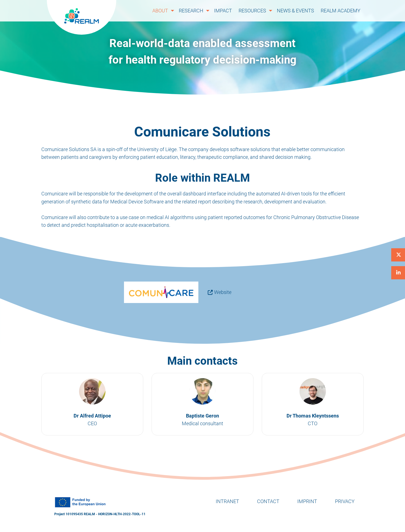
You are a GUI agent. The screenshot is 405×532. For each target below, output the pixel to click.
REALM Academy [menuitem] (340, 10)
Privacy (345, 501)
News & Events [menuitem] (295, 10)
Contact (268, 501)
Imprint (307, 501)
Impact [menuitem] (223, 10)
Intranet (227, 501)
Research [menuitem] (191, 10)
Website (222, 292)
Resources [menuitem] (252, 10)
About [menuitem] (160, 10)
